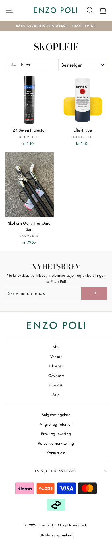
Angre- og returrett (56, 424)
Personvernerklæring (56, 443)
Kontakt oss (56, 453)
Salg (56, 394)
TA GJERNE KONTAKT (56, 471)
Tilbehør (56, 366)
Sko (56, 347)
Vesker (56, 356)
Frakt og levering (56, 434)
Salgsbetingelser (56, 415)
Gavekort (56, 375)
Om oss (55, 385)
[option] (56, 26)
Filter (25, 64)
